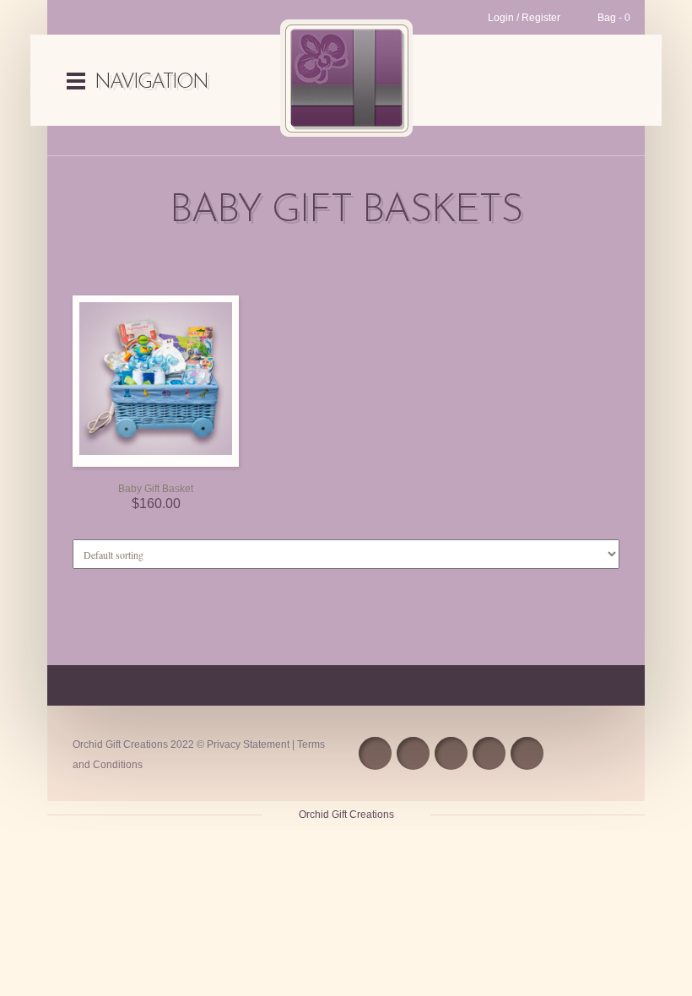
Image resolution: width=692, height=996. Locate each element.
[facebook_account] (413, 753)
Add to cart (139, 462)
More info (173, 462)
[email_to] (489, 753)
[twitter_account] (451, 753)
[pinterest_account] (527, 753)
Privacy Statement (248, 744)
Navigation (151, 83)
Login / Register (524, 18)
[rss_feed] (375, 753)
